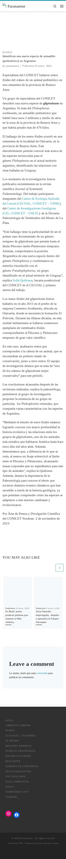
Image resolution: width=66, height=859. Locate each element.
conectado (42, 673)
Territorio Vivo (17, 792)
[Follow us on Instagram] (33, 852)
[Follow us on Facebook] (38, 852)
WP (21, 843)
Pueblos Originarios (20, 751)
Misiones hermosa (18, 746)
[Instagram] (8, 814)
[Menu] (61, 6)
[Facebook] (17, 815)
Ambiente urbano (18, 725)
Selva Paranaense (18, 771)
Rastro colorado (18, 756)
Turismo (11, 797)
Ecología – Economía (20, 735)
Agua (9, 720)
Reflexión (12, 761)
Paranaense (26, 838)
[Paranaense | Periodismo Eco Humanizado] (4, 6)
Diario (10, 730)
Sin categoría (15, 776)
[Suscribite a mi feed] (28, 852)
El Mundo (12, 740)
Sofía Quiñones (23, 280)
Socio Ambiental (17, 781)
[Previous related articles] (51, 568)
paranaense (12, 66)
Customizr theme (50, 843)
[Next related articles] (59, 568)
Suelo (9, 787)
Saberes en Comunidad (21, 766)
